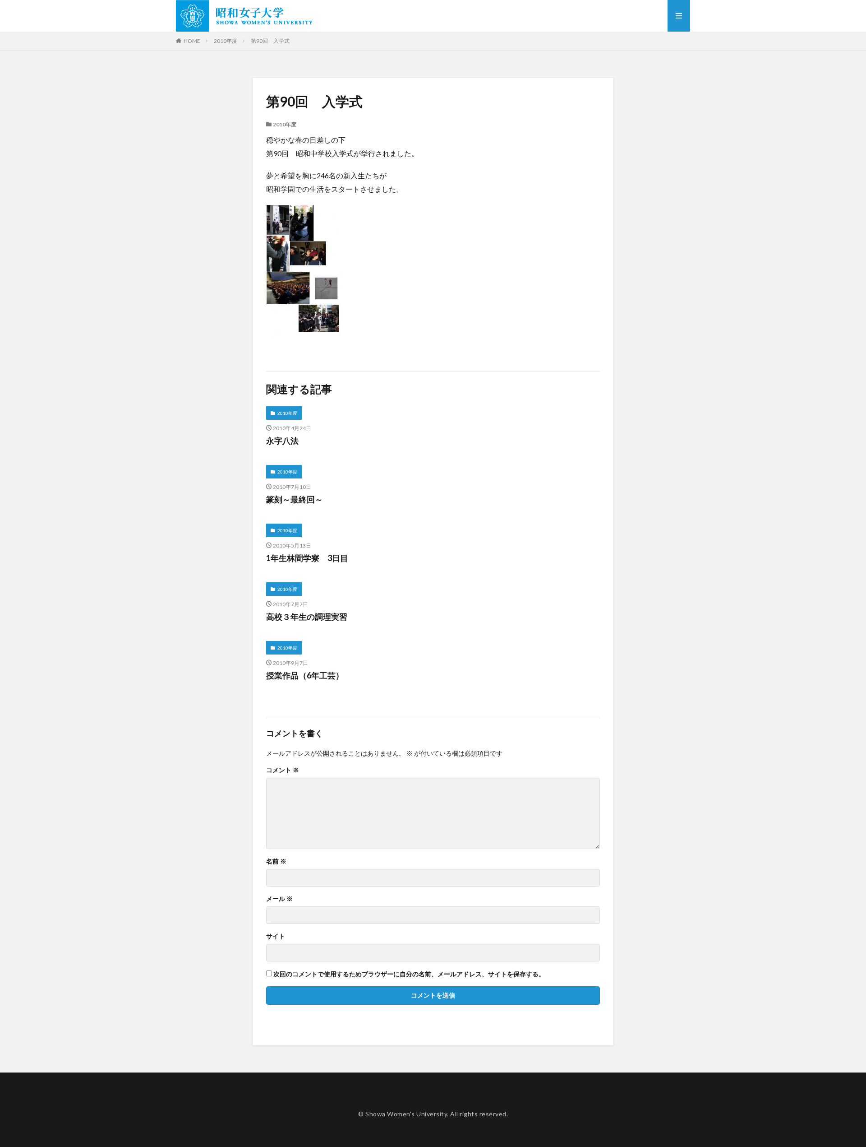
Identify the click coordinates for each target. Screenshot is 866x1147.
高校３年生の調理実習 (306, 617)
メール (279, 899)
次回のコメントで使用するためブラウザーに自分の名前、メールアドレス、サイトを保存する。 (409, 974)
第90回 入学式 (270, 40)
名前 (276, 861)
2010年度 (225, 40)
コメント (282, 770)
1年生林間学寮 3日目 (307, 558)
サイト (275, 936)
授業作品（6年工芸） (305, 675)
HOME (192, 40)
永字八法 (282, 441)
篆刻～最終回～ (294, 499)
